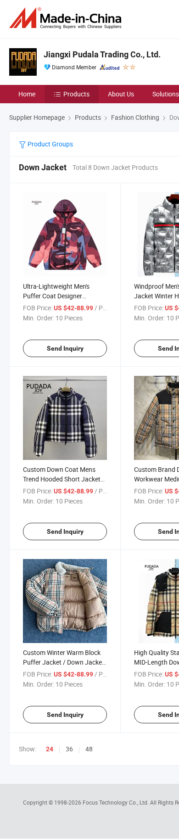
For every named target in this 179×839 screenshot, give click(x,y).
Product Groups (49, 144)
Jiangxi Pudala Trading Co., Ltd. (102, 54)
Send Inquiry (65, 348)
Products (76, 93)
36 (69, 748)
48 (89, 748)
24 (49, 749)
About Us (121, 93)
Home (26, 93)
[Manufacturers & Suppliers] (67, 18)
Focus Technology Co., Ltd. (116, 802)
